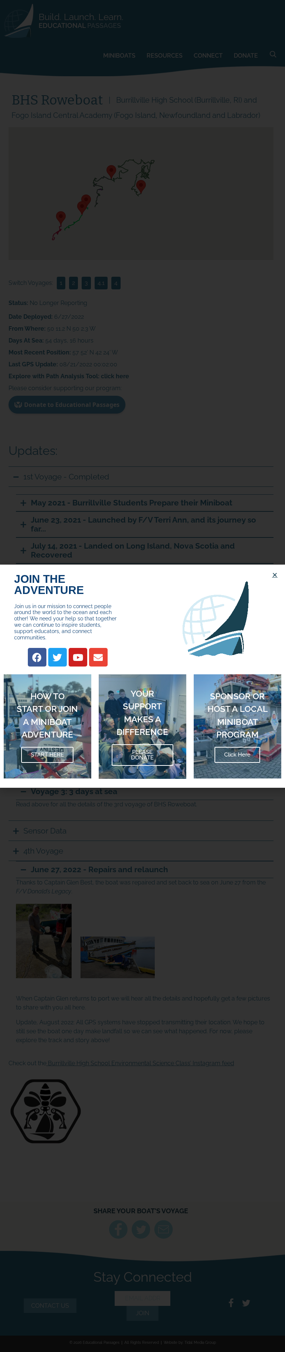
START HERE (47, 754)
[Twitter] (57, 657)
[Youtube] (78, 657)
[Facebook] (37, 657)
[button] (275, 575)
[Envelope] (98, 657)
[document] (142, 676)
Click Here (237, 754)
